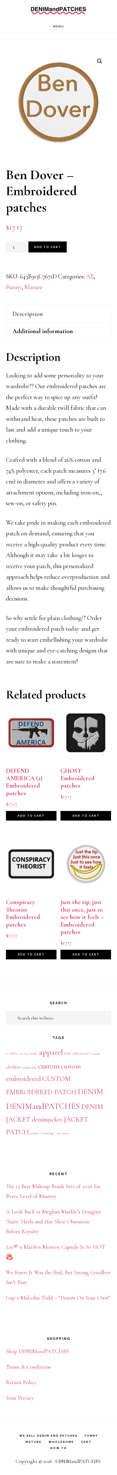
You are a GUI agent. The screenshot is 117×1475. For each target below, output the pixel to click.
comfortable (29, 1067)
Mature (33, 287)
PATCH (17, 1131)
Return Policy (21, 1382)
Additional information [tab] (42, 331)
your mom (62, 1133)
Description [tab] (27, 314)
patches (34, 1133)
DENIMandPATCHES (58, 10)
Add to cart (47, 247)
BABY (67, 1054)
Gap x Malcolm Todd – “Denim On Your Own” (58, 1297)
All (90, 276)
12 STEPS (11, 1054)
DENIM (90, 1091)
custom (49, 1066)
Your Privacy (20, 1398)
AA (20, 1054)
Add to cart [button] (31, 815)
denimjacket (47, 1120)
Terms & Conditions (28, 1367)
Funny (14, 287)
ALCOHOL (30, 1054)
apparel (51, 1052)
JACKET (76, 1119)
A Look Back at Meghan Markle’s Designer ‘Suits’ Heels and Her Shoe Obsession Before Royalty (53, 1221)
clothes (13, 1067)
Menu (58, 26)
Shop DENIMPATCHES (37, 1351)
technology (47, 1133)
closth (96, 1054)
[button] (100, 61)
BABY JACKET (82, 1054)
